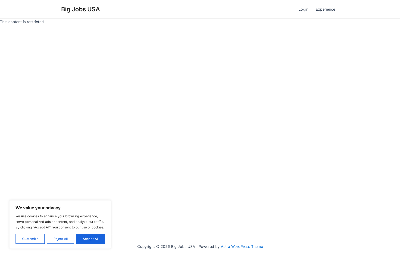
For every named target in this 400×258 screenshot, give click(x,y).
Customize (30, 239)
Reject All (60, 239)
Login (303, 9)
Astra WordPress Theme (242, 246)
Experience (325, 9)
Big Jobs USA (80, 9)
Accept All (90, 239)
